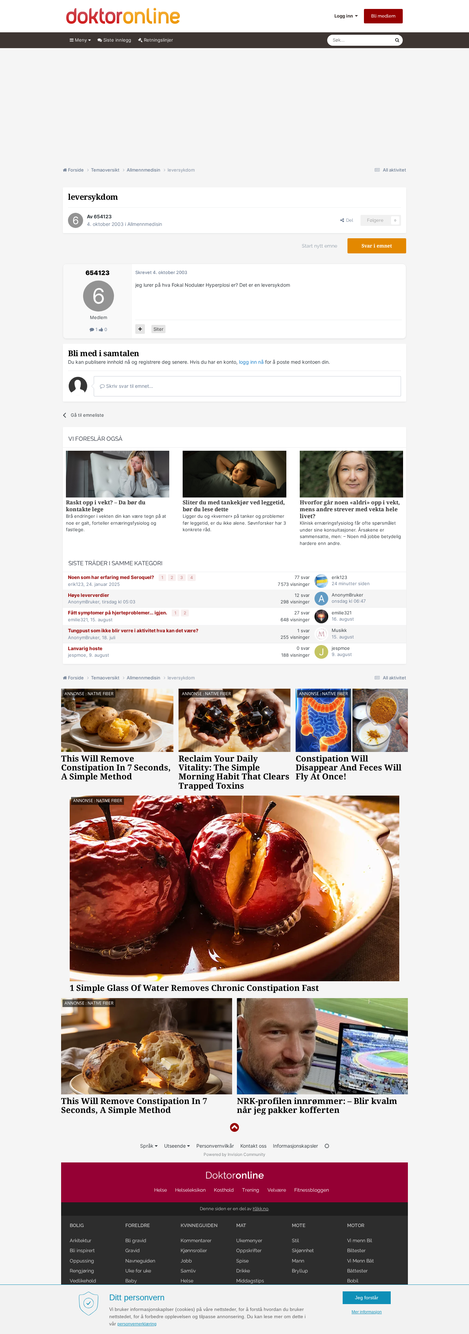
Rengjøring (82, 1270)
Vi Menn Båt (360, 1261)
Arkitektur (80, 1240)
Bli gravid (135, 1240)
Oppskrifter (249, 1250)
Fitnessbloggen (311, 1190)
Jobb (186, 1261)
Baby (131, 1280)
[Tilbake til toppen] (234, 1127)
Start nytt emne (319, 246)
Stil (295, 1240)
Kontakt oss (253, 1146)
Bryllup (300, 1270)
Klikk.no (260, 1208)
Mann (298, 1261)
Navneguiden (140, 1261)
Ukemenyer (249, 1240)
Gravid (132, 1250)
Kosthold (224, 1190)
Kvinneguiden (199, 1225)
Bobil (352, 1280)
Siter (158, 329)
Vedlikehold (83, 1280)
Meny (80, 40)
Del (348, 220)
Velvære (276, 1190)
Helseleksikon (190, 1190)
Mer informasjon (367, 1312)
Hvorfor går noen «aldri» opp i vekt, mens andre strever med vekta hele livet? (350, 509)
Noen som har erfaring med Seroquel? (111, 577)
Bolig (77, 1225)
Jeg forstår (366, 1297)
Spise (242, 1261)
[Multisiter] (140, 329)
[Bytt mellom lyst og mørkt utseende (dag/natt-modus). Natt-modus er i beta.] (326, 1146)
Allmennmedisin (144, 224)
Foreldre (137, 1225)
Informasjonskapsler (295, 1146)
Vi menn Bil (359, 1240)
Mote (299, 1225)
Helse (160, 1190)
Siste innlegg (116, 40)
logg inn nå (251, 362)
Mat (241, 1225)
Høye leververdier (88, 595)
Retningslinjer (157, 40)
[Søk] (397, 40)
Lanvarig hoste (85, 648)
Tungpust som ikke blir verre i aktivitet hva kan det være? (133, 630)
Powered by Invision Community (234, 1154)
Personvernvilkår (215, 1146)
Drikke (243, 1270)
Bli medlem (383, 16)
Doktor (234, 1175)
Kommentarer (196, 1240)
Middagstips (250, 1280)
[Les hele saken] (117, 475)
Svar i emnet (377, 246)
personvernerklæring (137, 1324)
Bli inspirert (82, 1250)
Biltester (356, 1250)
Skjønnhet (303, 1250)
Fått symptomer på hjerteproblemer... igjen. (118, 612)
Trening (250, 1190)
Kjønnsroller (194, 1250)
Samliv (188, 1270)
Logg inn (344, 16)
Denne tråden (372, 40)
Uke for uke (138, 1270)
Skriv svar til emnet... (129, 386)
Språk (147, 1146)
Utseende (175, 1146)
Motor (355, 1225)
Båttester (357, 1270)
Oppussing (82, 1261)
